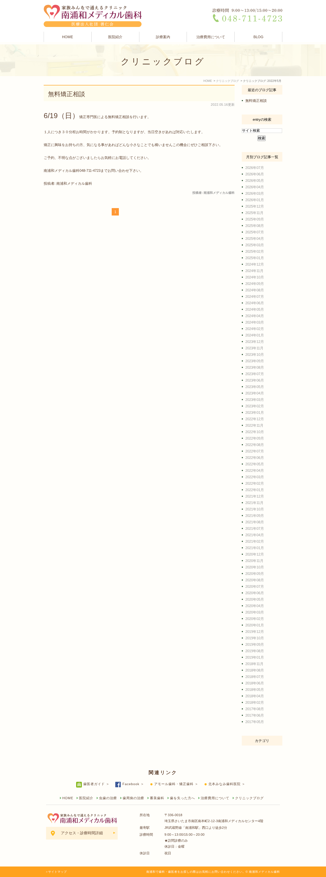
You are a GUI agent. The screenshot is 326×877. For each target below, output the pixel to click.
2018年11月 (254, 664)
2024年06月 (254, 303)
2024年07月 (254, 296)
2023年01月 (254, 412)
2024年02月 (254, 329)
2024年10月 (254, 277)
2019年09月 (254, 644)
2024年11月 (254, 271)
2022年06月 (254, 458)
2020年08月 (254, 580)
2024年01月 (254, 335)
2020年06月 (254, 593)
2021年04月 (254, 535)
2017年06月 (254, 715)
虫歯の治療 (108, 798)
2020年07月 (254, 586)
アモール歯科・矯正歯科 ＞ (176, 784)
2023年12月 (254, 342)
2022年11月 (254, 425)
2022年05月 (254, 464)
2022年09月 (254, 438)
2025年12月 (254, 206)
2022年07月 (254, 451)
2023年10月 (254, 354)
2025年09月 (254, 219)
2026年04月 (254, 187)
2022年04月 (254, 470)
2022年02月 (254, 483)
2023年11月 (254, 348)
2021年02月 (254, 541)
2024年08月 (254, 290)
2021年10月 (254, 509)
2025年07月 (254, 232)
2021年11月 (254, 503)
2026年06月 (254, 174)
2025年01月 (254, 258)
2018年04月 (254, 696)
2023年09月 (254, 361)
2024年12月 (254, 264)
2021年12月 (254, 496)
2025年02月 (254, 251)
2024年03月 (254, 322)
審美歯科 (157, 798)
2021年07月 (254, 528)
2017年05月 (254, 722)
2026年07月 (254, 168)
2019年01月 (254, 657)
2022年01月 (254, 490)
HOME (67, 37)
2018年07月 (254, 677)
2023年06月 (254, 380)
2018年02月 (254, 702)
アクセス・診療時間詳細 (82, 833)
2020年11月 (254, 561)
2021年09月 (254, 516)
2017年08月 (254, 709)
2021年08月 (254, 522)
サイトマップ (57, 871)
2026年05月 (254, 181)
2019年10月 (254, 638)
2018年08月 (254, 670)
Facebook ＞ (133, 784)
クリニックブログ (249, 798)
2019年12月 (254, 632)
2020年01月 (254, 625)
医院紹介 (115, 37)
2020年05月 (254, 599)
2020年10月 (254, 567)
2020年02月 (254, 619)
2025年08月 (254, 226)
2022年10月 (254, 432)
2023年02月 (254, 406)
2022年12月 (254, 419)
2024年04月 (254, 316)
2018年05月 (254, 690)
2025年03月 (254, 245)
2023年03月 (254, 400)
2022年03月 (254, 477)
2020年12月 (254, 554)
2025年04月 (254, 238)
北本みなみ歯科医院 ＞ (226, 784)
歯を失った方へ (182, 798)
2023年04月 (254, 393)
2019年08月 (254, 651)
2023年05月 (254, 387)
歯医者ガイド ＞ (96, 784)
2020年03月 (254, 612)
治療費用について (210, 37)
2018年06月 (254, 683)
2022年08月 (254, 445)
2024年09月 (254, 284)
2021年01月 (254, 548)
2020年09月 (254, 574)
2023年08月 (254, 367)
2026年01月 (254, 200)
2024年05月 (254, 309)
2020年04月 (254, 606)
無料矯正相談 (66, 94)
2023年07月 (254, 374)
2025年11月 (254, 213)
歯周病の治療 (133, 798)
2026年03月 (254, 193)
